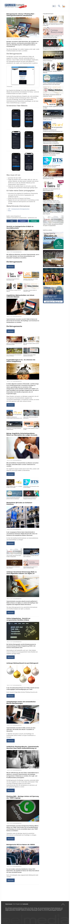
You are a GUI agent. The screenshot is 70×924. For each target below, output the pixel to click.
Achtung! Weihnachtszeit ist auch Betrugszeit (22, 663)
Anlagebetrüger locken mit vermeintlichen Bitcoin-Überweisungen (21, 702)
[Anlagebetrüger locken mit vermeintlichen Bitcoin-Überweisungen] (22, 714)
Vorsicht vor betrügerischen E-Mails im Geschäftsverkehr (19, 227)
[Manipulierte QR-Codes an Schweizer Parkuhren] (22, 517)
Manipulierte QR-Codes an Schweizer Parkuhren (19, 503)
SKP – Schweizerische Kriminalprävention (18, 209)
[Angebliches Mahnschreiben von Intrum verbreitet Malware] (22, 307)
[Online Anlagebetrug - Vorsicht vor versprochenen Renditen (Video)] (22, 631)
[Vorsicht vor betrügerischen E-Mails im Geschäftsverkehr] (22, 240)
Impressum (8, 904)
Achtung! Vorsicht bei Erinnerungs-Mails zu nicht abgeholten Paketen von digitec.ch (21, 572)
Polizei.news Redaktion (17, 316)
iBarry (9, 210)
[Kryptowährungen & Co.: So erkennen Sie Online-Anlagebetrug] (22, 371)
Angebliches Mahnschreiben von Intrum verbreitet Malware (20, 296)
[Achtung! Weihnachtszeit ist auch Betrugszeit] (22, 674)
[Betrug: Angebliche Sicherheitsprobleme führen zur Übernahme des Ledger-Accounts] (22, 448)
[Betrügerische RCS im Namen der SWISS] (22, 855)
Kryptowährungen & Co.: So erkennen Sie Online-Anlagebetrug (20, 360)
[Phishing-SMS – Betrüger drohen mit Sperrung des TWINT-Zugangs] (22, 811)
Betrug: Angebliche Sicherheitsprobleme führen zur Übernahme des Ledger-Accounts (21, 434)
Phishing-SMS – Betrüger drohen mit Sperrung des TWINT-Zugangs (22, 797)
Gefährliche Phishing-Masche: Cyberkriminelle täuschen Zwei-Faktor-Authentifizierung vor (22, 747)
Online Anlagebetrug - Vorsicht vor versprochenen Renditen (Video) (18, 619)
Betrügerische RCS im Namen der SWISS (20, 844)
